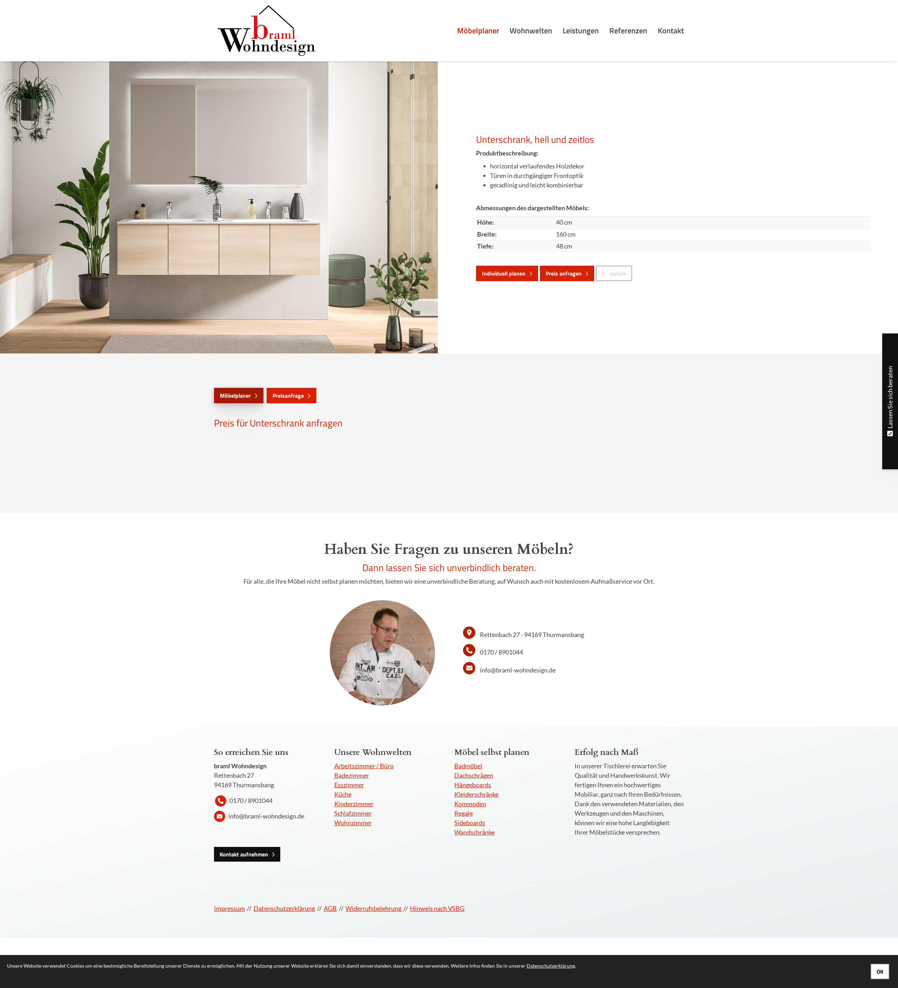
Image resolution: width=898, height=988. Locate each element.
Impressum (229, 908)
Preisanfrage (288, 395)
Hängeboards (472, 785)
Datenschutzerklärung (284, 908)
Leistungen (581, 31)
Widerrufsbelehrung (374, 908)
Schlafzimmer (353, 813)
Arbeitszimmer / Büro (364, 766)
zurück (617, 273)
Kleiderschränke (476, 794)
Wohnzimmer (353, 823)
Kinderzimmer (354, 804)
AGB (330, 908)
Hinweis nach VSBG (437, 908)
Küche (342, 794)
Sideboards (469, 823)
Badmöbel (468, 766)
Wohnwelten (531, 31)
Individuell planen (503, 273)
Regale (463, 813)
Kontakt (671, 31)
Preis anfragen (564, 273)
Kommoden (470, 804)
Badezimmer (351, 775)
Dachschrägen (473, 775)
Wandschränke (474, 832)
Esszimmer (349, 785)
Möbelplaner (478, 31)
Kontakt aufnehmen (244, 854)
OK (880, 971)
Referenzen (628, 31)
